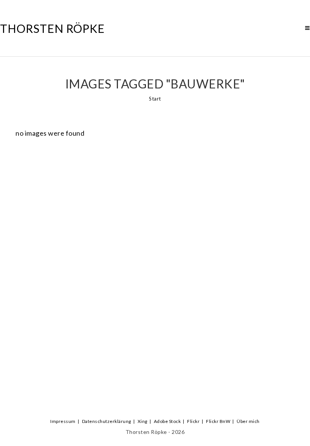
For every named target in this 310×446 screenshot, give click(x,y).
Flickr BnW (218, 421)
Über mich (248, 421)
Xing (142, 421)
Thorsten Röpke (52, 28)
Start (155, 99)
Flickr (193, 421)
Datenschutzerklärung (106, 421)
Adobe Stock (167, 421)
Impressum (63, 421)
